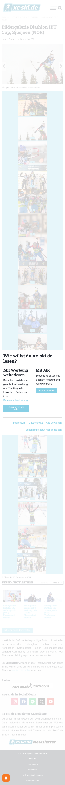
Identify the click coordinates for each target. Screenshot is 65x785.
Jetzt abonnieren (46, 390)
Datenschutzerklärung (15, 400)
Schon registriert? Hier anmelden (44, 429)
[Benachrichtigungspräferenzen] (6, 778)
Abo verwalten (54, 422)
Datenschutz (36, 422)
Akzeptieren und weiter (16, 408)
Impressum (19, 422)
